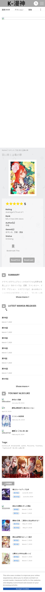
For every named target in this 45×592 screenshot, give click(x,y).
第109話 (5, 379)
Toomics (39, 446)
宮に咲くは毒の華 (22, 150)
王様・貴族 (18, 232)
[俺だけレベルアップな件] (6, 494)
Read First (15, 260)
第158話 (16, 509)
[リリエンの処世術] (6, 421)
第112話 (5, 348)
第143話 (16, 557)
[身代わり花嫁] (6, 400)
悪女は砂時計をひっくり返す (22, 537)
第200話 (16, 497)
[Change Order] (6, 309)
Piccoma (30, 446)
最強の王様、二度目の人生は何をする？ (26, 520)
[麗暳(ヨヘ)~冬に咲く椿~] (6, 432)
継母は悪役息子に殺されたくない (23, 408)
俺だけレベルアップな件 (20, 489)
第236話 (16, 528)
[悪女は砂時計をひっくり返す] (6, 541)
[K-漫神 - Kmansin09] (16, 3)
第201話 (16, 493)
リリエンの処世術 (18, 416)
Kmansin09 (15, 446)
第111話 (4, 358)
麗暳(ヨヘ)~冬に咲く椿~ (20, 431)
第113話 (5, 338)
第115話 (5, 317)
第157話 (16, 513)
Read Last (28, 260)
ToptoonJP (6, 448)
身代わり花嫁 (16, 400)
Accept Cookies (22, 589)
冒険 (30, 9)
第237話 (16, 524)
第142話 (16, 561)
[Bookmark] (13, 246)
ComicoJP (6, 446)
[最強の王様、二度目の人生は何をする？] (6, 525)
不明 (7, 225)
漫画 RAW (6, 9)
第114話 (5, 328)
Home (4, 150)
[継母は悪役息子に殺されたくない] (3, 408)
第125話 (16, 540)
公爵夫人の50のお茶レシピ (21, 553)
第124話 (16, 544)
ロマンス (11, 150)
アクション (19, 9)
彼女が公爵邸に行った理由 (21, 506)
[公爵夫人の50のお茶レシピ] (6, 558)
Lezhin (23, 446)
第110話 (5, 368)
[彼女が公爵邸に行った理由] (6, 507)
